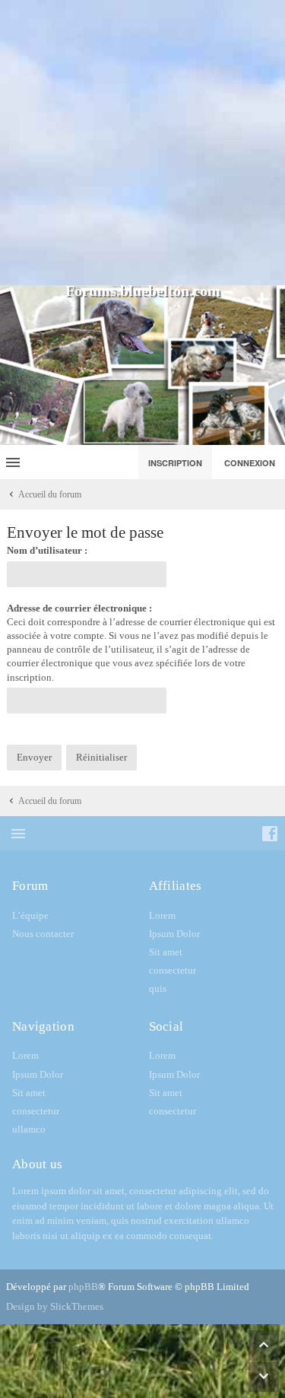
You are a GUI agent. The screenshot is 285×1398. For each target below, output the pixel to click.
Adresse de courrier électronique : (79, 608)
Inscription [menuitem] (175, 463)
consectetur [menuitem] (172, 970)
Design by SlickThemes (54, 1306)
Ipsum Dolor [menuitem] (174, 933)
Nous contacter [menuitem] (43, 933)
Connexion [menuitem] (249, 463)
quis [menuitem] (157, 988)
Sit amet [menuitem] (165, 952)
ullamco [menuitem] (29, 1129)
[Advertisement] (142, 142)
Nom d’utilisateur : (47, 550)
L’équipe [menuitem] (30, 915)
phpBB (83, 1286)
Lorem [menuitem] (162, 915)
